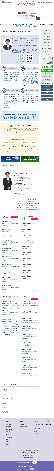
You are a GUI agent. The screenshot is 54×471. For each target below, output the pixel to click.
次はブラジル (25, 272)
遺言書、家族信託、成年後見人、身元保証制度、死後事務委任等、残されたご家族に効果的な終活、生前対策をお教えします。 (30, 98)
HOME (7, 421)
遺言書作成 (13, 24)
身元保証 (27, 26)
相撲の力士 (24, 254)
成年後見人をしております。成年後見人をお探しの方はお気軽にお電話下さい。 (30, 305)
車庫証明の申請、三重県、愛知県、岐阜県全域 (20, 114)
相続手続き (3, 24)
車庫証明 (24, 266)
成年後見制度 (23, 24)
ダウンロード (12, 151)
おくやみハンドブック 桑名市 (22, 125)
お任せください (37, 428)
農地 (5, 403)
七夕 (23, 260)
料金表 (21, 421)
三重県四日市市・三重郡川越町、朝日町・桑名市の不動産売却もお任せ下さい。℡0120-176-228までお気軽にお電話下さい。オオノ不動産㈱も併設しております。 (10, 307)
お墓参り (24, 231)
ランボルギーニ (25, 237)
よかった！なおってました (28, 242)
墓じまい (43, 24)
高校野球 (26, 225)
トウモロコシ (25, 248)
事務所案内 (22, 424)
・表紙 (15, 132)
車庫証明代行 (34, 24)
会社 (5, 407)
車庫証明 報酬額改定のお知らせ (10, 237)
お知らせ (36, 421)
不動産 (35, 26)
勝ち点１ (24, 278)
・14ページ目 (24, 132)
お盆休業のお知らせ (7, 231)
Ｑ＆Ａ (35, 431)
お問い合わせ (37, 433)
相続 (5, 390)
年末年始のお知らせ (7, 273)
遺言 (5, 394)
